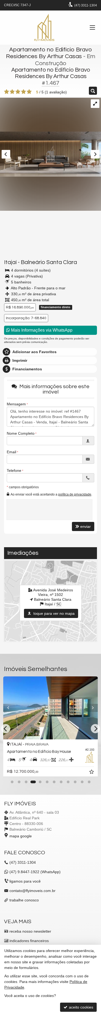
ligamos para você (25, 881)
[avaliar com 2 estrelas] (12, 91)
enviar (85, 526)
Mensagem (16, 404)
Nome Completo (20, 433)
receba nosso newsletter (30, 931)
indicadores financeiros (29, 941)
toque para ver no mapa (53, 613)
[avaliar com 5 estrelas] (29, 91)
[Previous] (10, 708)
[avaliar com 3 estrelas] (17, 91)
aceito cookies (80, 1007)
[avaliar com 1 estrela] (6, 91)
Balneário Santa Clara (49, 262)
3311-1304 (85, 5)
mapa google (20, 836)
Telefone (14, 470)
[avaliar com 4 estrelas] (23, 91)
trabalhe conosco (24, 900)
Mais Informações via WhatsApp (41, 330)
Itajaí (10, 262)
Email (11, 452)
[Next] (90, 708)
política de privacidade (74, 494)
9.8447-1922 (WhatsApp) (35, 872)
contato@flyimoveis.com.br (32, 890)
